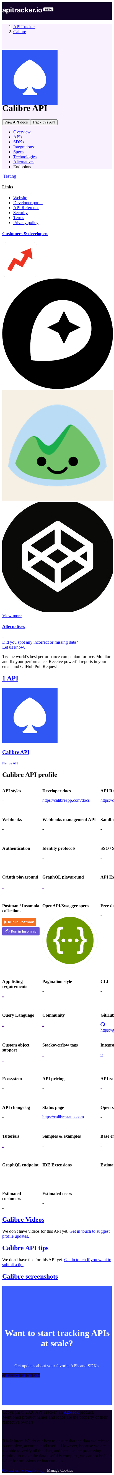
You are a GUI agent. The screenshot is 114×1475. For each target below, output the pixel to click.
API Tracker (24, 26)
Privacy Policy (32, 1470)
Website (20, 197)
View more (12, 615)
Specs (18, 151)
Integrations (23, 146)
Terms (18, 217)
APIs (17, 137)
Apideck (71, 1412)
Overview (22, 132)
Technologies (25, 156)
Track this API (43, 122)
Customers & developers (25, 233)
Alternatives (23, 161)
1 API (10, 678)
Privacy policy (25, 222)
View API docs (16, 122)
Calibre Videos (23, 1219)
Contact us (10, 1470)
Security (20, 212)
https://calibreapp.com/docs (66, 800)
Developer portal (28, 202)
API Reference (26, 207)
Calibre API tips (25, 1247)
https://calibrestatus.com (63, 1116)
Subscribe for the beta (21, 1375)
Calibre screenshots (30, 1276)
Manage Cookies (60, 1470)
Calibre (19, 31)
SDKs (18, 142)
